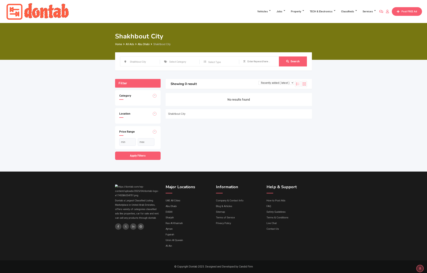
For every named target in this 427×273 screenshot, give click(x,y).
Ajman (169, 228)
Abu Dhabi (171, 206)
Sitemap (220, 211)
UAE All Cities (173, 200)
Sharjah (170, 217)
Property (296, 11)
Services (368, 11)
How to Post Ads (276, 200)
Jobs (279, 11)
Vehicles (262, 11)
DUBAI (169, 211)
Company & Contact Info (230, 200)
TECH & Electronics (321, 11)
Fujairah (170, 234)
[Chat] (381, 11)
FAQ (269, 206)
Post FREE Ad (409, 11)
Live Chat (272, 223)
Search (295, 61)
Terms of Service (225, 217)
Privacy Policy (223, 223)
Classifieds (347, 11)
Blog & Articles (224, 206)
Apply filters (138, 155)
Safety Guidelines (276, 211)
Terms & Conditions (277, 217)
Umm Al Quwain (174, 240)
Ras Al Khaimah (174, 223)
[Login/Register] (387, 11)
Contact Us (273, 228)
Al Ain (169, 245)
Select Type (214, 62)
